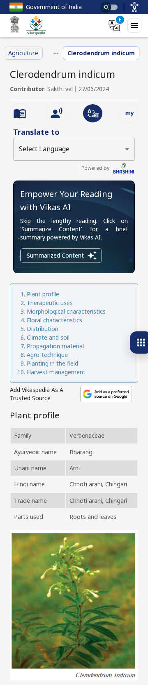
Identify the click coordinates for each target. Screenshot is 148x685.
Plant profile (43, 294)
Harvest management (56, 372)
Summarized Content (55, 255)
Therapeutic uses (50, 303)
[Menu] (134, 26)
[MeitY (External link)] (15, 25)
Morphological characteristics (66, 311)
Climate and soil (48, 337)
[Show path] (56, 53)
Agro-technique (47, 355)
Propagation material (55, 346)
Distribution (42, 329)
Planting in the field (52, 363)
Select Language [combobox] (44, 148)
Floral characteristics (54, 320)
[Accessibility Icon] (134, 7)
